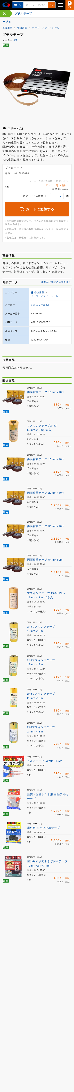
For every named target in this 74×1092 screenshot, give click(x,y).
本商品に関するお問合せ (54, 282)
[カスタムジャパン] (6, 4)
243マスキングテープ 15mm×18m (41, 628)
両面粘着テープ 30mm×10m (45, 526)
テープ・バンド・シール (45, 27)
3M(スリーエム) (40, 304)
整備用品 (7, 27)
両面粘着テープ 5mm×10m (45, 559)
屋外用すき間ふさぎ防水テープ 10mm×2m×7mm (47, 863)
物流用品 (22, 27)
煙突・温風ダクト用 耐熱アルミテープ (48, 796)
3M (15, 40)
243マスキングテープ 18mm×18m (41, 662)
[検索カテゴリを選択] (17, 5)
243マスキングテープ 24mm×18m (41, 729)
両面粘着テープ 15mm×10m (45, 459)
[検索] (51, 5)
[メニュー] (60, 4)
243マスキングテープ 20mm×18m (41, 696)
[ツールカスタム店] (4, 13)
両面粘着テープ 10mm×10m (45, 392)
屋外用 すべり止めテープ (43, 828)
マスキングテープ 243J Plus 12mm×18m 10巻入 (46, 595)
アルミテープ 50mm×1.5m (44, 761)
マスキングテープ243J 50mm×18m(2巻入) (42, 427)
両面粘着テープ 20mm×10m (45, 492)
